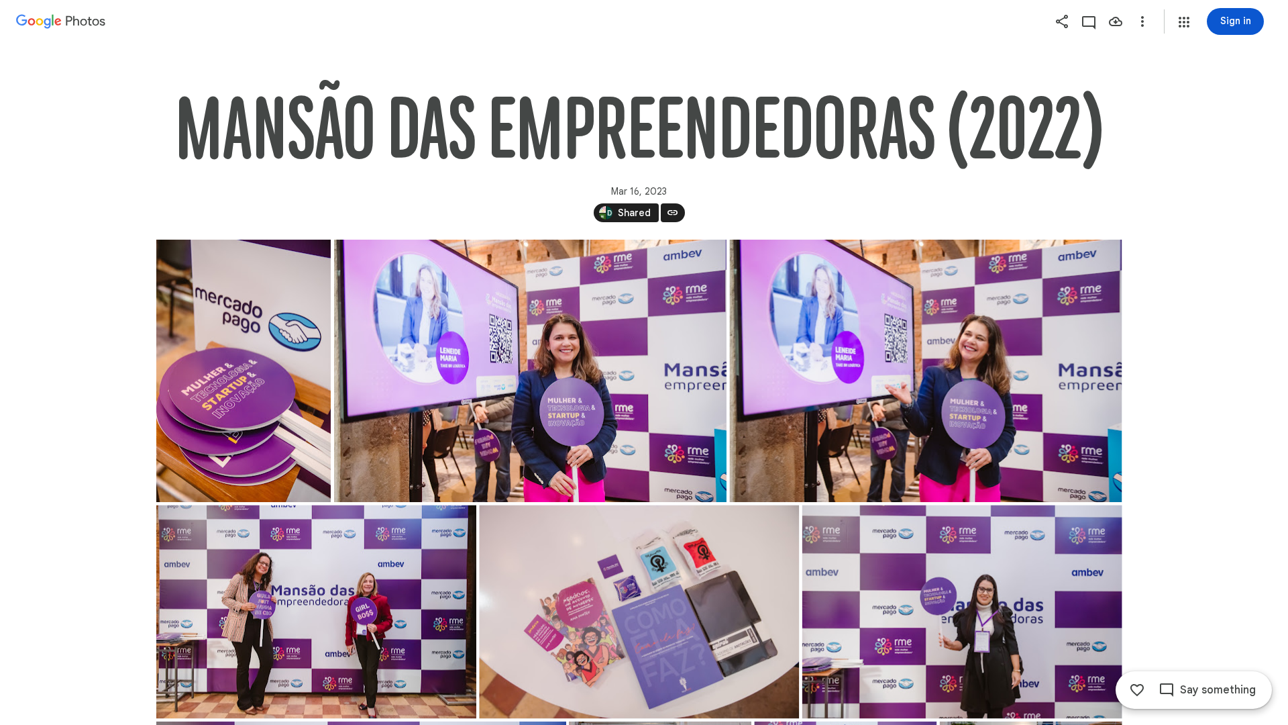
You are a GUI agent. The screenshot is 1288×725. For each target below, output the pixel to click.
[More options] (1142, 21)
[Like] (1137, 690)
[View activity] (1088, 21)
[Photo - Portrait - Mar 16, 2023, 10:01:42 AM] (243, 371)
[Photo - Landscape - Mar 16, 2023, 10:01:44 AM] (962, 611)
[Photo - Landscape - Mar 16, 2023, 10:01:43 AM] (529, 371)
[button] (1184, 22)
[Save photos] (1115, 21)
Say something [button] (1218, 690)
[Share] (1062, 21)
